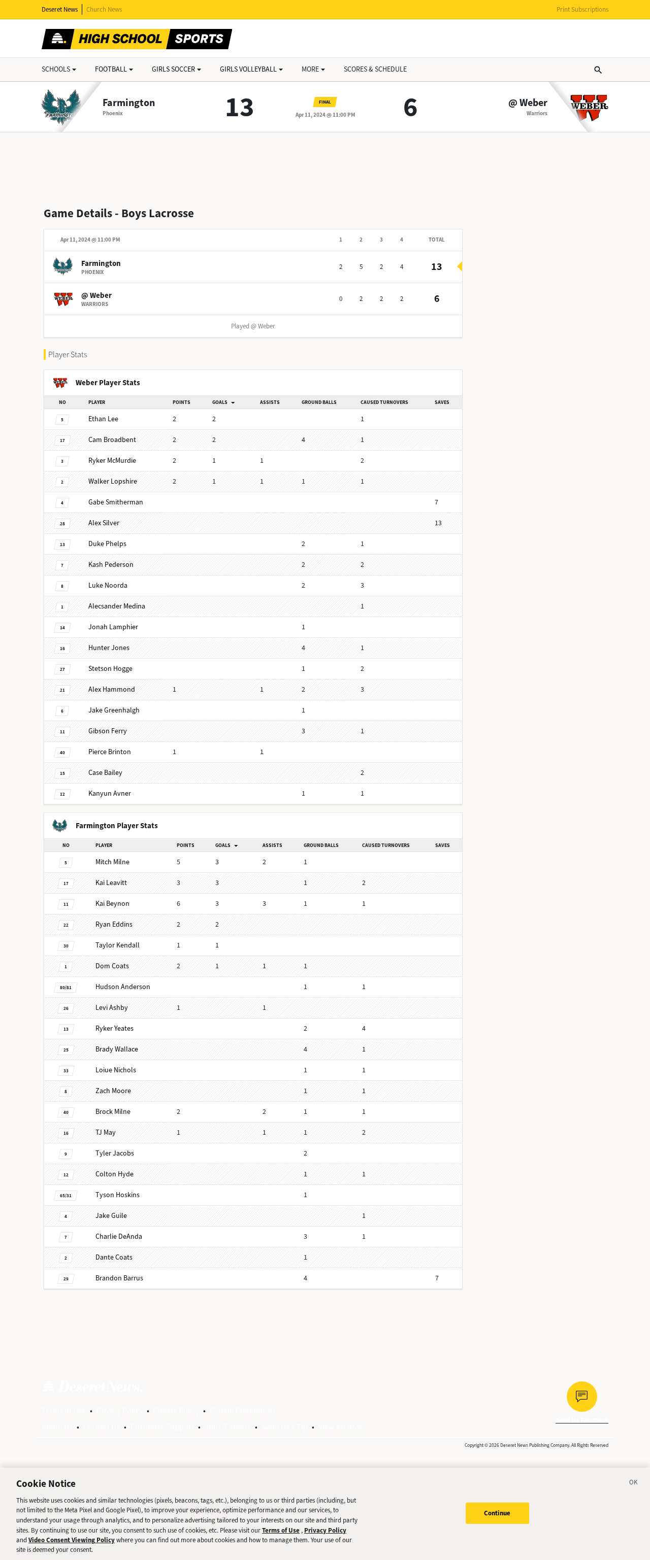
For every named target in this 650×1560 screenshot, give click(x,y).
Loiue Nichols (115, 1070)
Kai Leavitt (111, 883)
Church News (104, 9)
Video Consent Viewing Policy (71, 1540)
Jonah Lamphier (113, 627)
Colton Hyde (114, 1174)
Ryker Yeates (114, 1028)
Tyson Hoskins (117, 1195)
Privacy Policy (119, 1410)
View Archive (340, 1426)
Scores (375, 69)
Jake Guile (111, 1215)
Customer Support (162, 1426)
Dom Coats (112, 966)
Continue (497, 1513)
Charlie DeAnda (118, 1236)
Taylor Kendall (117, 945)
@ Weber (527, 103)
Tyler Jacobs (114, 1153)
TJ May (105, 1132)
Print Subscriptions (582, 9)
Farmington (129, 103)
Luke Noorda (107, 585)
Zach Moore (113, 1091)
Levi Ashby (111, 1007)
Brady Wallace (116, 1049)
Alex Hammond (111, 689)
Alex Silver (103, 523)
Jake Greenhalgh (114, 710)
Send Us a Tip (285, 1426)
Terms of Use (64, 1410)
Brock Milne (113, 1111)
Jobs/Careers (228, 1426)
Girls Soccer (173, 69)
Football (111, 69)
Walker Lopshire (112, 481)
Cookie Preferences (243, 1410)
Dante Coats (114, 1257)
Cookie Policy (176, 1410)
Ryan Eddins (114, 924)
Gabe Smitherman (115, 502)
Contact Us (101, 1426)
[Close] (634, 1484)
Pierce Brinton (109, 752)
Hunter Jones (108, 648)
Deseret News (60, 9)
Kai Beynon (112, 903)
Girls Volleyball (248, 69)
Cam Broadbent (112, 440)
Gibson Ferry (107, 731)
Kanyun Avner (109, 793)
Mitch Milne (112, 862)
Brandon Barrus (119, 1278)
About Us (57, 1426)
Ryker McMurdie (112, 460)
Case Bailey (105, 772)
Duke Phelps (107, 544)
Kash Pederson (111, 564)
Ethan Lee (103, 419)
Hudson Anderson (122, 987)
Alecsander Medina (116, 606)
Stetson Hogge (110, 668)
